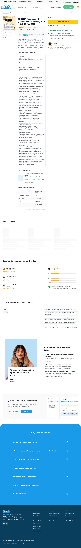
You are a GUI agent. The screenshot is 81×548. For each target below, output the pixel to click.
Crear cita (25, 411)
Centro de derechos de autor (71, 513)
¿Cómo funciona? (36, 513)
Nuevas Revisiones (37, 531)
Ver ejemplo (10, 32)
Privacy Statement (16, 543)
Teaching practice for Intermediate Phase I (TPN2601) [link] (33, 35)
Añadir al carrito (62, 22)
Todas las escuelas (37, 526)
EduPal (55, 43)
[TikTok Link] (7, 523)
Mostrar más (41, 49)
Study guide (51, 520)
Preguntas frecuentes (53, 515)
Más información (14, 411)
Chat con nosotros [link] (53, 518)
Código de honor (68, 515)
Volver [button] (6, 12)
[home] (6, 7)
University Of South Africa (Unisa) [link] (33, 32)
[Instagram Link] (4, 523)
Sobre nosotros (36, 518)
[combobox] (28, 7)
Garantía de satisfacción (54, 513)
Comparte (75, 12)
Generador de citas (37, 520)
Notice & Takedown (69, 520)
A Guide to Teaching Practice (32, 177)
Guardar (67, 12)
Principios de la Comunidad (70, 518)
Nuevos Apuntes (36, 528)
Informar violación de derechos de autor (37, 209)
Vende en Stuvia (36, 515)
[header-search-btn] (16, 7)
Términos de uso (6, 543)
